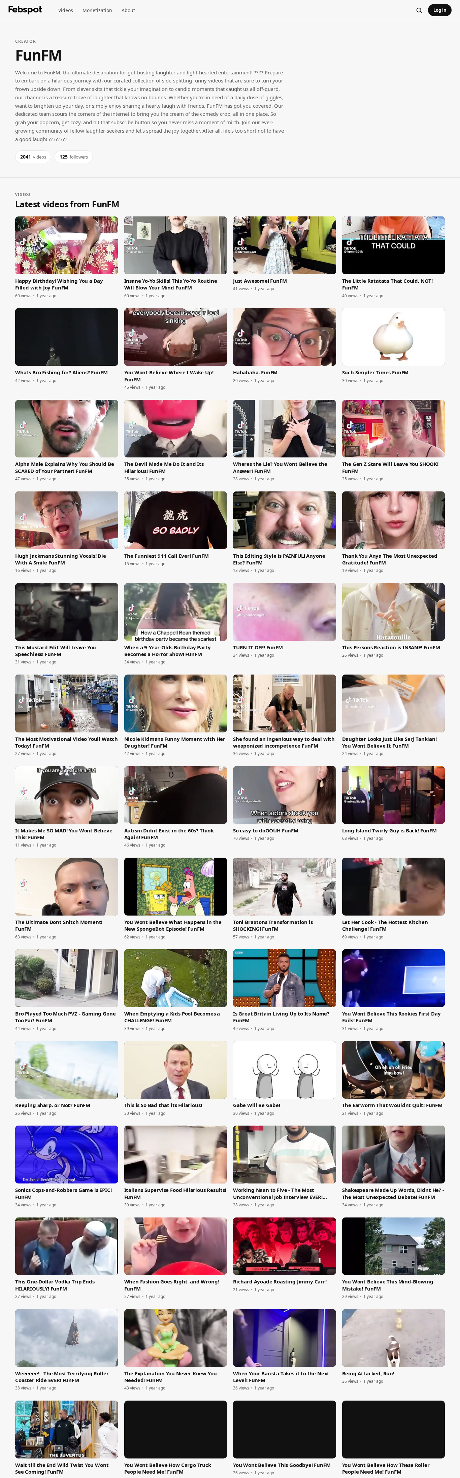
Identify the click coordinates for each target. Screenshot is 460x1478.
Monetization (97, 10)
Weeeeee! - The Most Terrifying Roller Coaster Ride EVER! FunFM (61, 1376)
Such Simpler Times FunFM (375, 372)
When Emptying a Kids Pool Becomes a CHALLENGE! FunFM (172, 1017)
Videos (65, 10)
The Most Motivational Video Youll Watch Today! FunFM (66, 742)
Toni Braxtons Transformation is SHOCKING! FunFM (273, 925)
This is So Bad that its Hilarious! (163, 1105)
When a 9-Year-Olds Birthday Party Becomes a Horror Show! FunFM (167, 650)
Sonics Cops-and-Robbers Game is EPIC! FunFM (63, 1193)
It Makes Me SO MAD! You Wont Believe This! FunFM (63, 833)
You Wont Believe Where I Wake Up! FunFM (168, 375)
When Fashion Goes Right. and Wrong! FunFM (171, 1285)
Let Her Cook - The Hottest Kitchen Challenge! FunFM (385, 925)
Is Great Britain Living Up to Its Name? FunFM (281, 1017)
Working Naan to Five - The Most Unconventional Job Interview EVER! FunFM (278, 1193)
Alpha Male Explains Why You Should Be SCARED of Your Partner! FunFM (64, 467)
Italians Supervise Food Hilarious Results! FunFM (175, 1193)
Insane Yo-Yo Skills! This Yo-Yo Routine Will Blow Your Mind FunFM (170, 284)
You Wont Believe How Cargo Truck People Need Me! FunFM (167, 1468)
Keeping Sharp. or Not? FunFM (52, 1105)
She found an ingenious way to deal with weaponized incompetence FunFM (284, 742)
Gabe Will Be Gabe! (256, 1105)
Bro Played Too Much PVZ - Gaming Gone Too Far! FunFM (65, 1017)
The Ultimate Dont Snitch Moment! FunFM (58, 925)
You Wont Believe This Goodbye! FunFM (282, 1465)
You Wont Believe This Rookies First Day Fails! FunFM (391, 1017)
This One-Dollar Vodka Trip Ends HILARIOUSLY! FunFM (54, 1285)
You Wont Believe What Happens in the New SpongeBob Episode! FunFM (173, 925)
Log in (440, 10)
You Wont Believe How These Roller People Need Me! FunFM (386, 1468)
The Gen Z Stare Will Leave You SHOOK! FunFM (390, 467)
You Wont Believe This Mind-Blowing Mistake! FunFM (387, 1285)
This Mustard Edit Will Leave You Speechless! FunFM (55, 650)
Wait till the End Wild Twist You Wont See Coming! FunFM (61, 1468)
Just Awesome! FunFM (260, 280)
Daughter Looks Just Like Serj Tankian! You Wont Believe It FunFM (389, 742)
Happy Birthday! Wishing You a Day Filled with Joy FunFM (59, 284)
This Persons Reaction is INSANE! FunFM (391, 647)
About (128, 10)
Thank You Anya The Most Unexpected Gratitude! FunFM (389, 559)
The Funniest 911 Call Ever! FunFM (166, 555)
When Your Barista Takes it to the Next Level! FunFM (281, 1376)
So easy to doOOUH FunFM (265, 830)
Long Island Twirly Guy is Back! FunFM (389, 830)
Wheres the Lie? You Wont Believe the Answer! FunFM (280, 467)
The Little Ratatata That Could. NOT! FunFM (387, 284)
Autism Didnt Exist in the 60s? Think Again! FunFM (169, 833)
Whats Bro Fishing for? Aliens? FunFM (61, 372)
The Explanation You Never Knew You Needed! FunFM (170, 1376)
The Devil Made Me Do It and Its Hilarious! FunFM (164, 467)
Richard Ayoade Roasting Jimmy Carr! (280, 1281)
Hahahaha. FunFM (255, 372)
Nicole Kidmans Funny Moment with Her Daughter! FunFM (175, 742)
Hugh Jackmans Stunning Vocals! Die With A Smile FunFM (60, 559)
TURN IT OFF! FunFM (258, 647)
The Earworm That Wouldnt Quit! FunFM (392, 1105)
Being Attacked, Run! (368, 1373)
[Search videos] (419, 10)
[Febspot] (25, 10)
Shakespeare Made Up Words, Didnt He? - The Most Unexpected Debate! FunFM (393, 1193)
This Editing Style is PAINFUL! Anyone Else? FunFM (279, 559)
